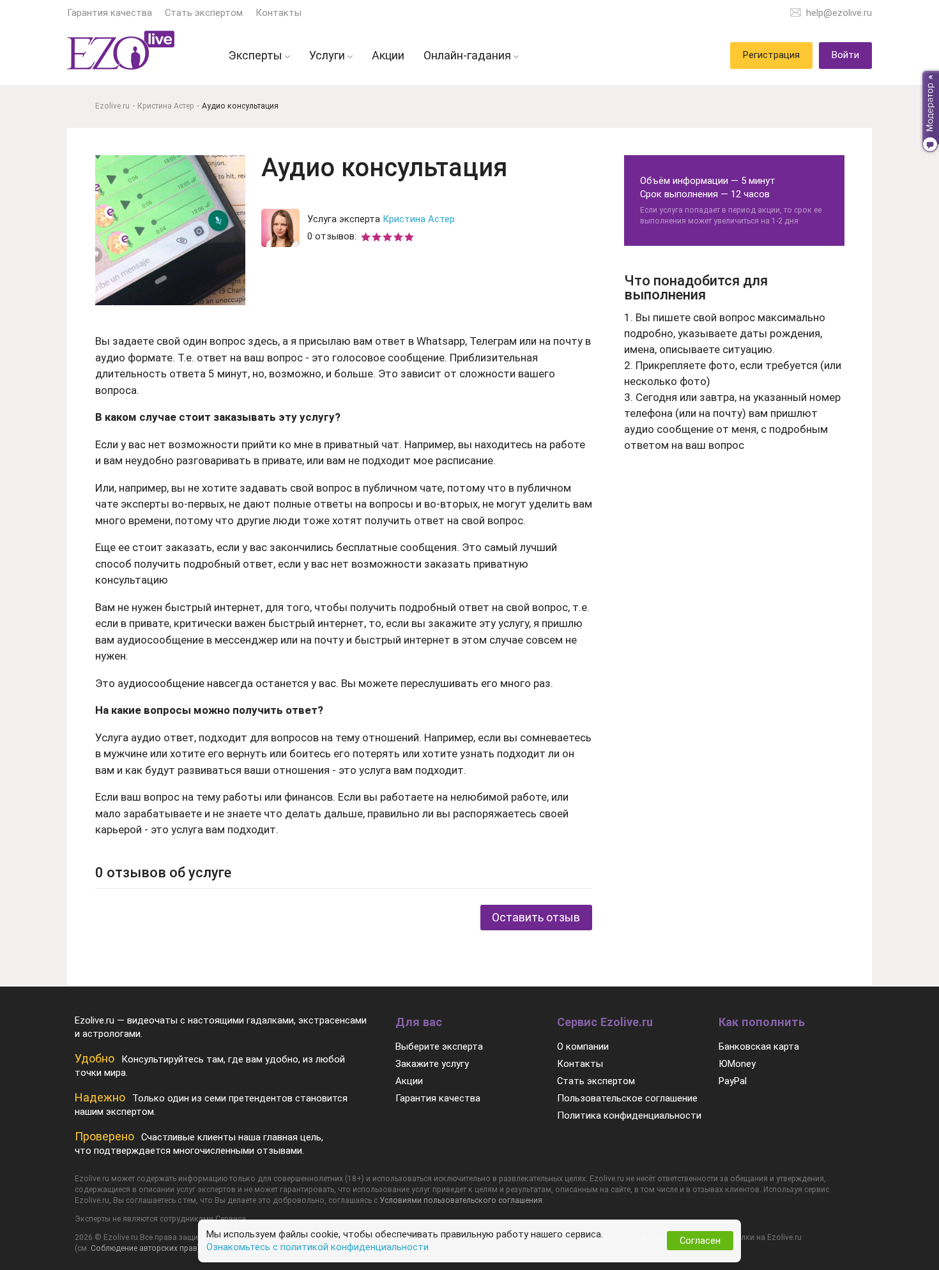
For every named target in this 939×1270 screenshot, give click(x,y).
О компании (583, 1046)
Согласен (700, 1240)
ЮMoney (737, 1064)
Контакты (279, 13)
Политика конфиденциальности (629, 1115)
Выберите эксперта (439, 1046)
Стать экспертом (204, 13)
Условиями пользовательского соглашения (460, 1200)
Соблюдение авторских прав (144, 1248)
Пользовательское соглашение (627, 1098)
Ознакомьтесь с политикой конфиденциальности (317, 1247)
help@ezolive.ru (839, 13)
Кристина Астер (419, 219)
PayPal (733, 1081)
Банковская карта (759, 1046)
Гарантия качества (109, 13)
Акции (409, 1081)
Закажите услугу (432, 1064)
